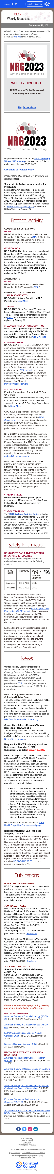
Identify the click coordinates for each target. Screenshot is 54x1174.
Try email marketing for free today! (27, 1170)
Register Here (27, 107)
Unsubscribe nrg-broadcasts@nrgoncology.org (27, 1149)
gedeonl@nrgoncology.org (16, 456)
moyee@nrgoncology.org (16, 384)
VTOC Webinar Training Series (23, 514)
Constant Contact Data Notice (33, 1153)
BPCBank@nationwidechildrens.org (21, 719)
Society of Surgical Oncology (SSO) (21, 1044)
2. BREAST (10, 306)
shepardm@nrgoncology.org (20, 206)
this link (17, 37)
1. (5, 295)
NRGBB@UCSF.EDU (23, 861)
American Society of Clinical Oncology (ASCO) (26, 1069)
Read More (22, 301)
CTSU (35, 237)
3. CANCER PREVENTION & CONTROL (24, 326)
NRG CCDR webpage (14, 739)
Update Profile (14, 1153)
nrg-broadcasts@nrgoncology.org (30, 1156)
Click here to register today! (19, 169)
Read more (31, 933)
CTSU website (39, 337)
